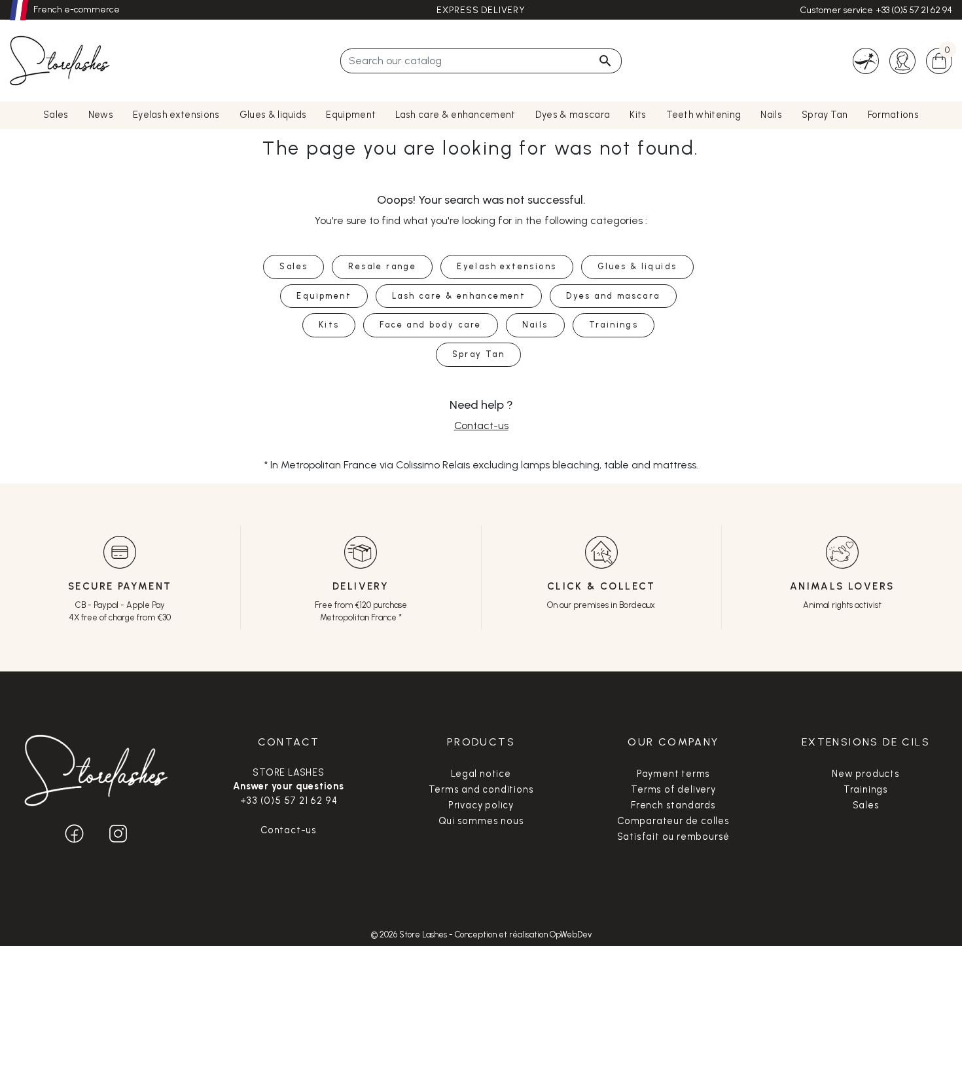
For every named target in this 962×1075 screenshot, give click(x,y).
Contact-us (481, 425)
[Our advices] (866, 60)
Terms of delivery (673, 789)
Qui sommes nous (481, 821)
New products (866, 774)
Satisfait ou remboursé (673, 836)
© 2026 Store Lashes (410, 934)
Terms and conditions (481, 789)
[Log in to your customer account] (902, 60)
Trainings (866, 789)
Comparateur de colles (673, 821)
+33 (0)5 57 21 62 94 (914, 10)
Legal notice (481, 774)
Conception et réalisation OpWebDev (523, 934)
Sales (866, 805)
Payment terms (673, 774)
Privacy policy (481, 805)
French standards (673, 805)
